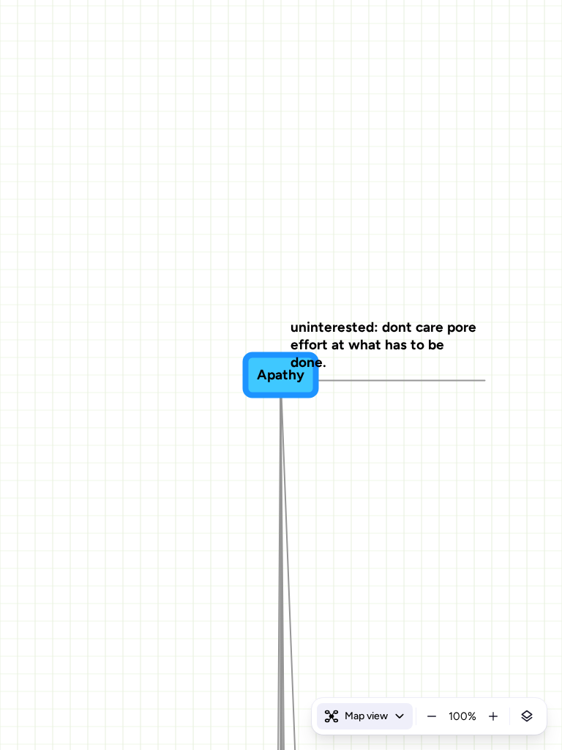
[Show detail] (527, 716)
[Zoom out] (432, 716)
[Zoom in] (493, 716)
